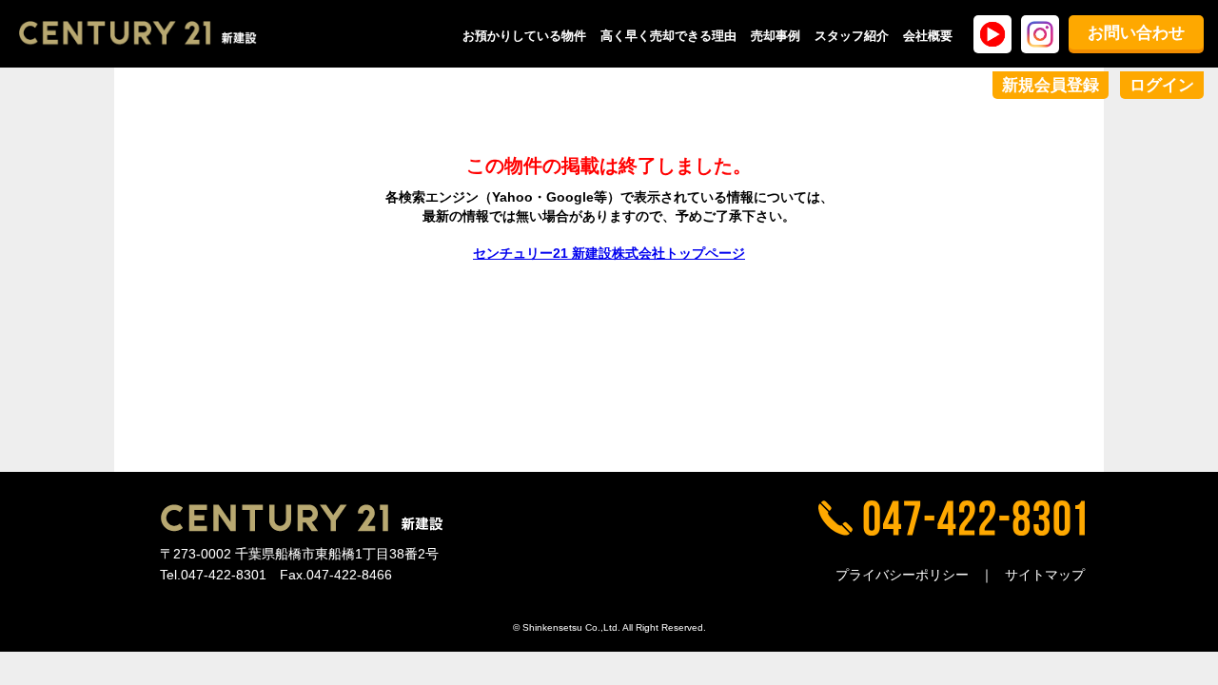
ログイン (1162, 85)
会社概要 (928, 36)
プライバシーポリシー (902, 574)
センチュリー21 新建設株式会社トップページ (609, 253)
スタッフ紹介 (852, 36)
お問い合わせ (1136, 33)
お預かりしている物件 (524, 36)
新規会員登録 (1050, 85)
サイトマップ (1045, 574)
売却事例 (775, 36)
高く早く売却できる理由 (668, 36)
